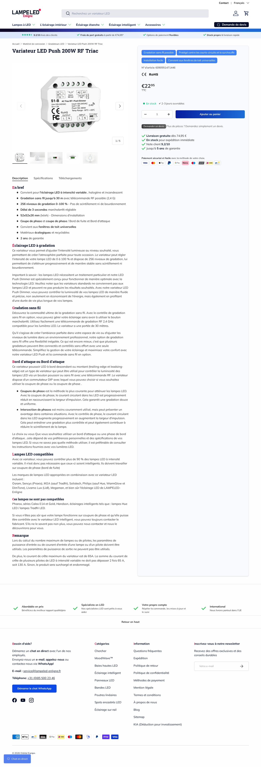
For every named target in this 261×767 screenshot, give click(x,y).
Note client (158, 144)
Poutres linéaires (106, 695)
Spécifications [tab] (43, 178)
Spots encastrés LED (108, 702)
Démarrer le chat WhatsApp (34, 688)
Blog (137, 709)
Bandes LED (103, 687)
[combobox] (135, 13)
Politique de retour (146, 665)
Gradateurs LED (56, 44)
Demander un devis (153, 126)
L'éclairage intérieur (53, 25)
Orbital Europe (27, 753)
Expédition (141, 658)
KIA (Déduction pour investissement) (158, 724)
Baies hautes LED (106, 665)
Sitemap (139, 717)
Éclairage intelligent (122, 25)
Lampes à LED (21, 25)
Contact (224, 2)
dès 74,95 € (166, 136)
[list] (70, 106)
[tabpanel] (70, 376)
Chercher (100, 651)
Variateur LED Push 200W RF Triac (85, 44)
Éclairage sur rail (106, 709)
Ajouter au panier (210, 114)
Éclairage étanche (88, 25)
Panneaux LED (104, 680)
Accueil (15, 44)
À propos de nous (145, 702)
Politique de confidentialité (151, 673)
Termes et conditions (147, 695)
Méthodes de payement (149, 680)
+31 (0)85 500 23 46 (41, 678)
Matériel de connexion (34, 44)
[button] (246, 13)
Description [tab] (20, 178)
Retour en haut (130, 621)
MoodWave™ (104, 658)
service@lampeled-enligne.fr (42, 671)
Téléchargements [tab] (70, 178)
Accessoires (153, 25)
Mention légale (143, 687)
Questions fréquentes (148, 651)
